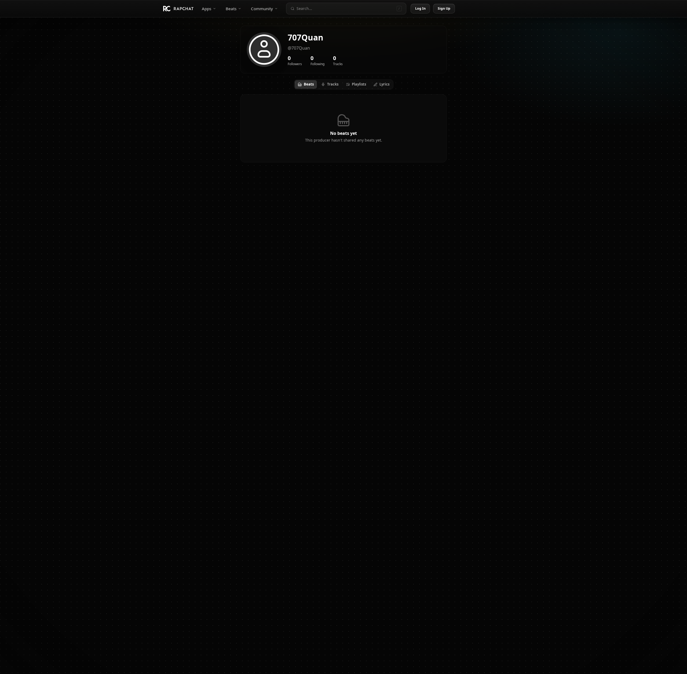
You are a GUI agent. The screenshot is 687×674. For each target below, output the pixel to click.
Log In (420, 8)
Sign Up (444, 8)
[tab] (306, 84)
